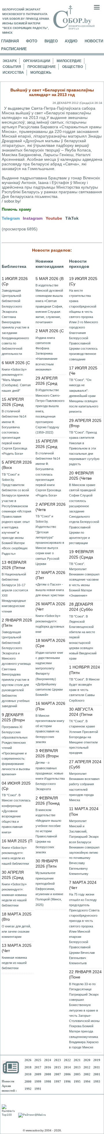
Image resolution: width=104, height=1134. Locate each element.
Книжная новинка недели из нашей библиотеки (14, 963)
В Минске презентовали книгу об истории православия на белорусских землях (50, 729)
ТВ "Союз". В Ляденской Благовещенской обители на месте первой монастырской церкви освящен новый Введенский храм (82, 637)
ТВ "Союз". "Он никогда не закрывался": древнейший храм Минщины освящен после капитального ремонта (83, 395)
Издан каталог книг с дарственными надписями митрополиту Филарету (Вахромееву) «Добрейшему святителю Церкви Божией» (49, 674)
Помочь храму (16, 209)
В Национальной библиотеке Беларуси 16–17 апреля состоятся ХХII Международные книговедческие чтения (15, 593)
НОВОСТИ (94, 41)
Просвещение (41, 67)
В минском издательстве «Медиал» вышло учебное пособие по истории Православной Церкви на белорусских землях (48, 831)
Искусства (13, 73)
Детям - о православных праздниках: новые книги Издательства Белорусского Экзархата (50, 776)
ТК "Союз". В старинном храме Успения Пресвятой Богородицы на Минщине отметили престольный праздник (83, 736)
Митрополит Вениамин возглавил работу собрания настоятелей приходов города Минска (84, 787)
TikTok (72, 218)
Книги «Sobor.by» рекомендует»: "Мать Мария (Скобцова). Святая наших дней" (16, 380)
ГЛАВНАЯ (10, 41)
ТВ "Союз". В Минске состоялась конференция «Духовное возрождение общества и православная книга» (16, 813)
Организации (36, 61)
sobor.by (12, 201)
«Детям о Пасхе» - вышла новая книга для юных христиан (50, 590)
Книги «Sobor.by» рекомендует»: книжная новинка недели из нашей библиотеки (14, 894)
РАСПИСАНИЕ (14, 49)
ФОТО (31, 41)
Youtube (54, 218)
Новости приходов (79, 264)
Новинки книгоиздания (50, 264)
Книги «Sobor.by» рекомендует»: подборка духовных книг (50, 623)
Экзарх (10, 61)
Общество (72, 67)
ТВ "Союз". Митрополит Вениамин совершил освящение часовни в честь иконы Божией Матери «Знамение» (84, 579)
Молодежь (40, 73)
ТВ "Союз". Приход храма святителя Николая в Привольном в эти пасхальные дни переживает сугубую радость (84, 448)
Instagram (32, 218)
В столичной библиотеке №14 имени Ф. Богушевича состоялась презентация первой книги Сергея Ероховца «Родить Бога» (14, 432)
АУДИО (71, 41)
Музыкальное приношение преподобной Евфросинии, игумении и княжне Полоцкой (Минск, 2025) (49, 888)
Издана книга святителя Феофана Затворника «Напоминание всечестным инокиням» (46, 353)
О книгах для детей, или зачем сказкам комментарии (16, 931)
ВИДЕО (51, 41)
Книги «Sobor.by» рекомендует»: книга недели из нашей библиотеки (15, 855)
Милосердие (69, 61)
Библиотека (14, 266)
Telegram (11, 218)
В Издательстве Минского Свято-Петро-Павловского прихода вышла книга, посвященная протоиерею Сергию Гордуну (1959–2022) (50, 411)
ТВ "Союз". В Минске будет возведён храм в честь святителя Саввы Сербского (84, 690)
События (12, 67)
